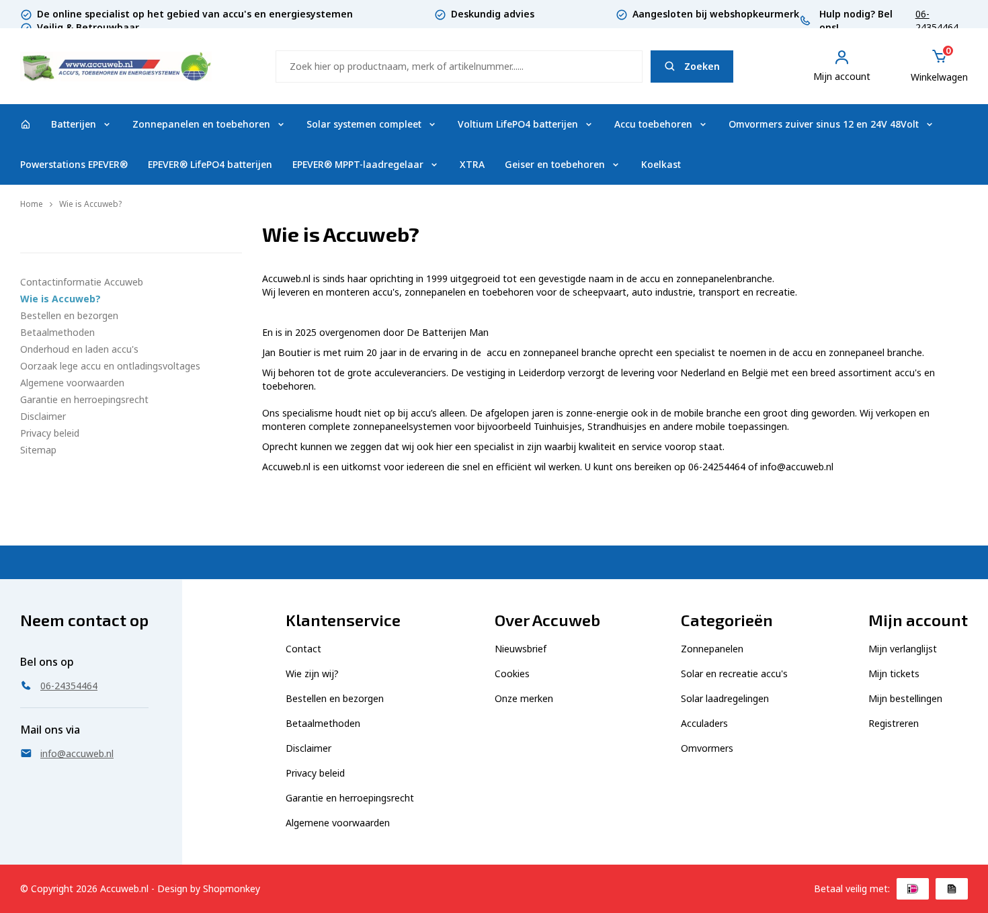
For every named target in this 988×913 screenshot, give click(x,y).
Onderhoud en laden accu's (79, 349)
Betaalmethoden (57, 332)
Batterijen (73, 124)
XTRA (472, 164)
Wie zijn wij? (312, 673)
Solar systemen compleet (363, 124)
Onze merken (524, 698)
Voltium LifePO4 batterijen (518, 124)
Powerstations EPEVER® (74, 164)
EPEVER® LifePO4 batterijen (210, 164)
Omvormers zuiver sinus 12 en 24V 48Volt (824, 124)
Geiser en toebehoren (555, 164)
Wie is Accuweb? (90, 204)
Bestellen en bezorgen (69, 315)
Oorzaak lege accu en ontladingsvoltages (110, 365)
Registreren (893, 723)
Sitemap (38, 449)
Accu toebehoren (653, 124)
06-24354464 (936, 20)
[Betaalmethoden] (913, 889)
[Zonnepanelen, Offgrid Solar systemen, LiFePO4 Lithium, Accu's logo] (116, 64)
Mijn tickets (893, 673)
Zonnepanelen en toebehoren (201, 124)
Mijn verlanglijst (902, 648)
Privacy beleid (49, 433)
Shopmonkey (231, 888)
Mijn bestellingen (905, 698)
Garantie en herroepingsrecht (84, 399)
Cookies (512, 673)
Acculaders (704, 723)
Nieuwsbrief (520, 648)
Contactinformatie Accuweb (81, 281)
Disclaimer (43, 416)
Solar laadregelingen (725, 698)
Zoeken (702, 66)
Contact (303, 648)
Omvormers (707, 748)
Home (31, 204)
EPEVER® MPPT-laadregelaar (357, 164)
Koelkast (661, 164)
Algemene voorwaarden (72, 382)
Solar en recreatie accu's (734, 673)
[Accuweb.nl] (25, 124)
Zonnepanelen (712, 648)
